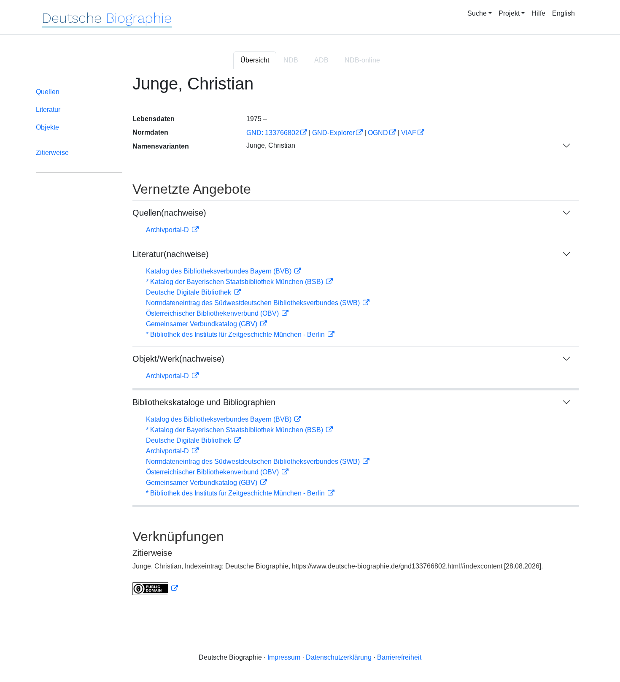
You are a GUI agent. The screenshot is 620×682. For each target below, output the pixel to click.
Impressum (283, 657)
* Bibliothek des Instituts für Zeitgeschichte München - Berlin (236, 334)
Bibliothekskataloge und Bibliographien (203, 402)
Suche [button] (477, 13)
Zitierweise (52, 152)
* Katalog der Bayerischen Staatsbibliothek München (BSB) (235, 281)
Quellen (47, 91)
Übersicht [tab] (254, 60)
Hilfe (538, 13)
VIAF (408, 132)
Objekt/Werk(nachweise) (178, 358)
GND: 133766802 (272, 132)
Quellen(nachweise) (169, 212)
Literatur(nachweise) (170, 254)
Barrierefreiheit (399, 657)
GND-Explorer (333, 132)
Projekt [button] (509, 13)
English (563, 13)
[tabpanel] (310, 339)
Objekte (47, 127)
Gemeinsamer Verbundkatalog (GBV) (202, 323)
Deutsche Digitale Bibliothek (189, 292)
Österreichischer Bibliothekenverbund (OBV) (213, 313)
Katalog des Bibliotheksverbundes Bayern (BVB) (219, 271)
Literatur (48, 109)
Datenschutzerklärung (339, 657)
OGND (378, 132)
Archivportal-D (168, 229)
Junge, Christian (270, 145)
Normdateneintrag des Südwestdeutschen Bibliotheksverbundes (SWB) (253, 302)
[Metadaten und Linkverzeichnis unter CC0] (155, 588)
